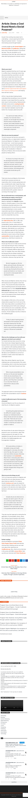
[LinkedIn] (7, 8)
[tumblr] (15, 560)
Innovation (3, 723)
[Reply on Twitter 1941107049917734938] (6, 779)
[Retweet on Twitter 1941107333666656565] (9, 758)
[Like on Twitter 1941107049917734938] (11, 779)
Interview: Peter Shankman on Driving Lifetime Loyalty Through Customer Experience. (14, 573)
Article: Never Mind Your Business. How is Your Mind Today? (14, 567)
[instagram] (9, 8)
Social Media (4, 732)
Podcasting (3, 727)
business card (10, 483)
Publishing (3, 728)
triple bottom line (8, 220)
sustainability (5, 236)
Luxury (2, 725)
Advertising (3, 715)
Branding (3, 717)
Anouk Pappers (19, 46)
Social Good (3, 730)
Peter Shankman (20, 553)
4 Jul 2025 (8, 752)
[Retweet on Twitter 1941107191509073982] (9, 769)
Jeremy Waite (18, 551)
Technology (3, 733)
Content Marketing (5, 718)
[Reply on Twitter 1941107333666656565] (6, 758)
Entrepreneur (4, 722)
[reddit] (18, 560)
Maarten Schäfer (6, 48)
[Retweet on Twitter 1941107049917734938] (9, 779)
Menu (6, 17)
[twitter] (24, 560)
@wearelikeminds (20, 750)
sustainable (18, 456)
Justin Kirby (4, 32)
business (23, 393)
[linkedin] (21, 560)
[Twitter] (4, 8)
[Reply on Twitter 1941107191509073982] (6, 769)
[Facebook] (1, 8)
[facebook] (26, 560)
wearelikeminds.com (11, 750)
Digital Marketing (5, 720)
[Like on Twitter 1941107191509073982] (11, 769)
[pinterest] (10, 560)
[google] (13, 560)
